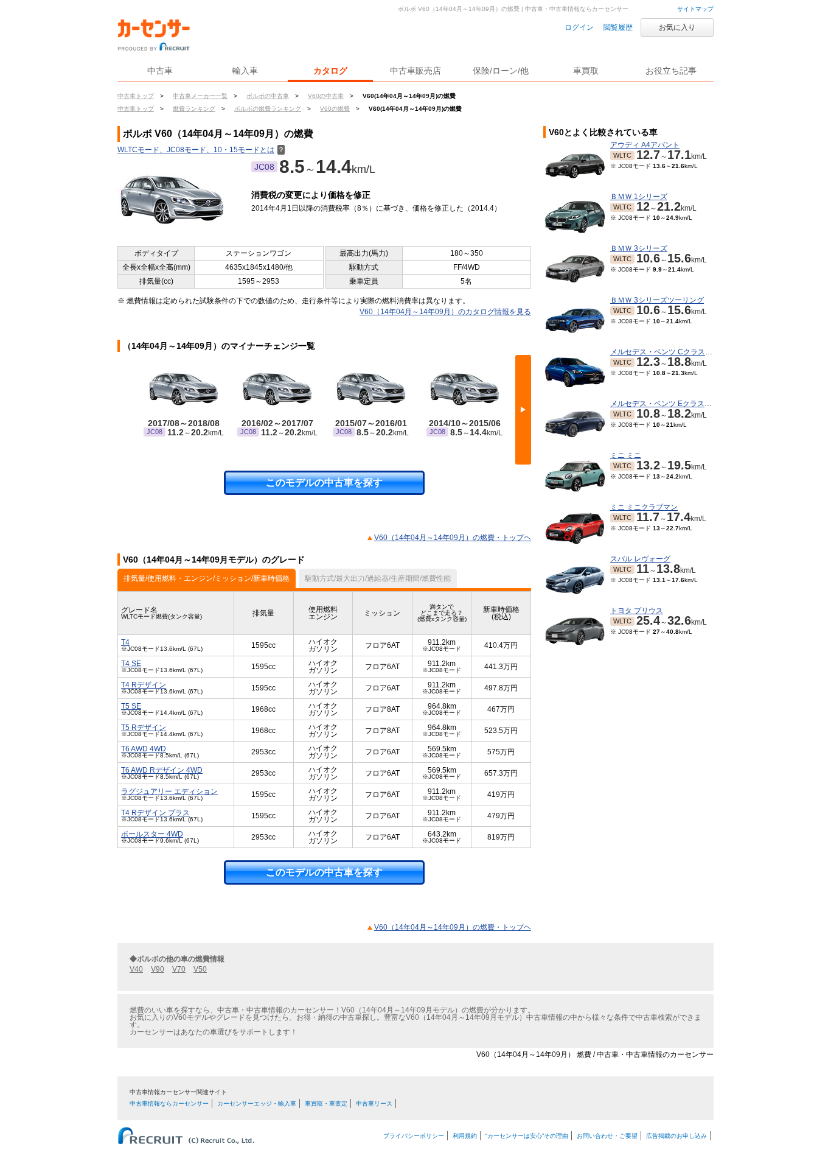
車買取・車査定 (326, 1103)
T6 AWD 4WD (143, 749)
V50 (200, 969)
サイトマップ (695, 8)
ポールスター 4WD (152, 834)
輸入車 (245, 70)
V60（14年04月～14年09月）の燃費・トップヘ (452, 537)
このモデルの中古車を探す (324, 482)
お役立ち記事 (671, 70)
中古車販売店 (415, 70)
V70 (179, 969)
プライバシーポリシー (413, 1135)
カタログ (330, 70)
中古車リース (374, 1103)
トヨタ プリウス (636, 610)
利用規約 (465, 1135)
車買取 (586, 70)
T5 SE (131, 706)
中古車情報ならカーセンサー (169, 1103)
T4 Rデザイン (143, 685)
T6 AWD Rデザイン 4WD (162, 770)
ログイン (579, 27)
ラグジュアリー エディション (169, 791)
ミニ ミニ (625, 455)
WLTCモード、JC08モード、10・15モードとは (201, 150)
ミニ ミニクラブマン (644, 507)
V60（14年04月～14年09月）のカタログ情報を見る (445, 311)
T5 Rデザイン (143, 727)
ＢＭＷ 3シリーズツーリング (657, 300)
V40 (136, 969)
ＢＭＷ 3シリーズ (638, 248)
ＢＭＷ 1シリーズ (638, 196)
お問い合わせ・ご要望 (607, 1135)
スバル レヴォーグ (640, 559)
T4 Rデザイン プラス (155, 813)
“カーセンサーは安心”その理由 (526, 1135)
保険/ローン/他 (501, 70)
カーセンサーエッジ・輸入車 (256, 1103)
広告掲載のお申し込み (676, 1135)
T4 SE (131, 663)
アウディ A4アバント (645, 145)
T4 (125, 642)
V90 (157, 969)
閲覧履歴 (618, 27)
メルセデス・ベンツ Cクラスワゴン (668, 352)
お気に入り (677, 27)
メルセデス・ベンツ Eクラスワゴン (668, 403)
